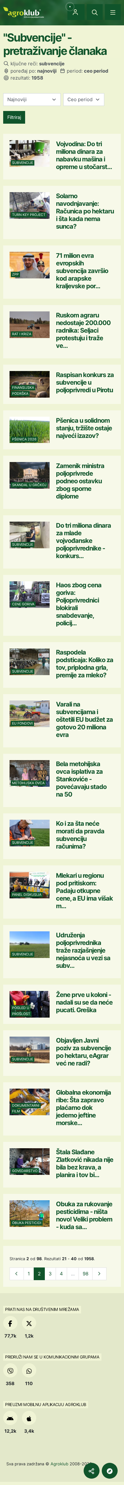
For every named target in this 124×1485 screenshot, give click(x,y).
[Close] (95, 12)
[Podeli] (92, 1471)
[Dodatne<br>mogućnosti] (110, 1471)
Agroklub (59, 1463)
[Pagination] (17, 1273)
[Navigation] (113, 12)
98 (85, 1274)
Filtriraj (14, 117)
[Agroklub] (23, 12)
